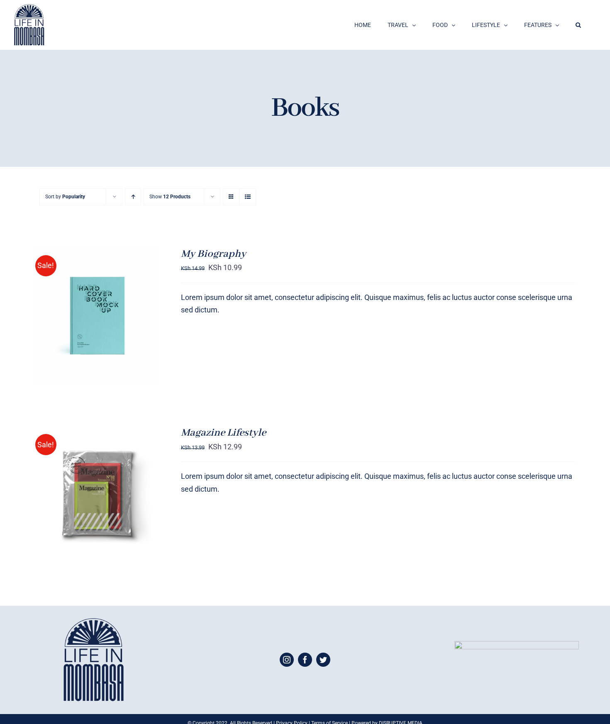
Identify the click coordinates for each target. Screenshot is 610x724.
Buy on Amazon (80, 312)
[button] (578, 25)
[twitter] (323, 660)
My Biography (213, 254)
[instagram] (287, 660)
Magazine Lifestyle (223, 432)
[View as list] (247, 197)
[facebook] (305, 660)
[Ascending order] (133, 196)
